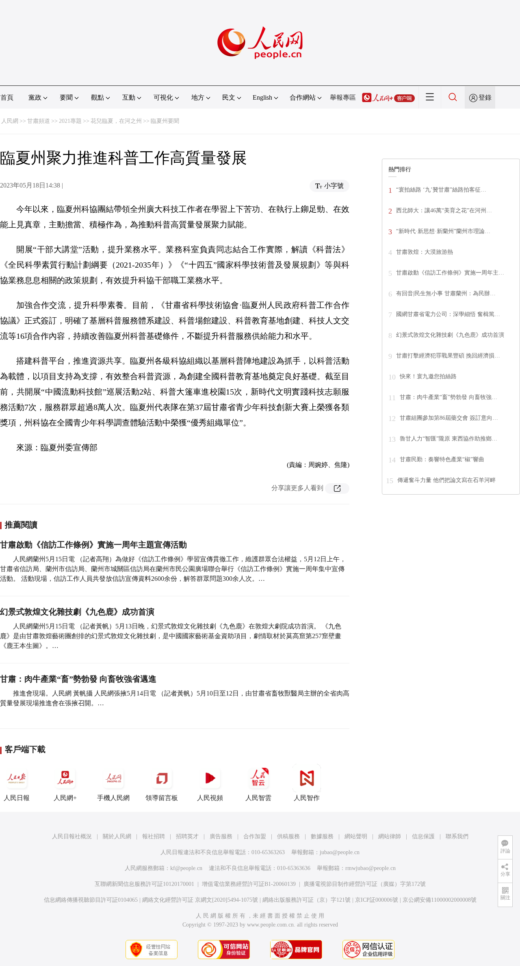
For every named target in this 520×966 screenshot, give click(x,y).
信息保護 (423, 836)
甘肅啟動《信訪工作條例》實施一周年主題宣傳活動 (93, 544)
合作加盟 (254, 836)
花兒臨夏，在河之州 (116, 121)
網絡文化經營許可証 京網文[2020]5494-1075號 (200, 900)
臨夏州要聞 (165, 121)
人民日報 (17, 797)
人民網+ (65, 797)
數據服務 (322, 836)
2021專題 (70, 121)
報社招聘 (153, 836)
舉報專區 (343, 97)
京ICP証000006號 (376, 900)
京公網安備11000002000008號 (440, 900)
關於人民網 (117, 836)
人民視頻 (210, 797)
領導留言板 (161, 797)
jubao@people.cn (340, 852)
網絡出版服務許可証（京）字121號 (306, 900)
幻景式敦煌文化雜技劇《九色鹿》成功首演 (77, 611)
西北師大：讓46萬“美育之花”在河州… (444, 210)
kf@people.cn (186, 868)
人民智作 (307, 797)
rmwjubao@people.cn (370, 868)
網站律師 (389, 836)
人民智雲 (258, 797)
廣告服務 (221, 836)
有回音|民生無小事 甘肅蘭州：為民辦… (446, 293)
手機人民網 (113, 797)
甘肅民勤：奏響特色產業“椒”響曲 (442, 459)
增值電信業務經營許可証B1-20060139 (249, 884)
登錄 (485, 97)
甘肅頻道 (38, 121)
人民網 (9, 121)
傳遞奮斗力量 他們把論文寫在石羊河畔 (446, 480)
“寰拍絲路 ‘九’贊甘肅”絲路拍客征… (441, 190)
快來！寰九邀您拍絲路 (428, 376)
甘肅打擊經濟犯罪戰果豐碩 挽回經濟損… (448, 356)
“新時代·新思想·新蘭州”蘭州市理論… (443, 231)
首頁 (6, 97)
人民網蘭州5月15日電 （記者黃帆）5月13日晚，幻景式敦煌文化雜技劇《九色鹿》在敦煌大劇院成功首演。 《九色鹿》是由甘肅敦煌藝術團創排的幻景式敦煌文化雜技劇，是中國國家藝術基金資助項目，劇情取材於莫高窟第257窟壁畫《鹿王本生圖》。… (170, 636)
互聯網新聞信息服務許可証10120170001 (144, 884)
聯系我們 (457, 836)
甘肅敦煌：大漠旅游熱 (424, 252)
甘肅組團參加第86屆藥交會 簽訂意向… (449, 418)
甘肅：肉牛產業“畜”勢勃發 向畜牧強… (448, 397)
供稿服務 (288, 836)
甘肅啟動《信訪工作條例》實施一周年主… (450, 273)
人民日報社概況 (72, 836)
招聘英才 (187, 836)
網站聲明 (355, 836)
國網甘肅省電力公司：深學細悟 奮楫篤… (448, 314)
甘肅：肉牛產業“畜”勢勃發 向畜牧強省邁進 (78, 678)
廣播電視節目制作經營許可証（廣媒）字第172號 (364, 884)
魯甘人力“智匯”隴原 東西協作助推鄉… (448, 439)
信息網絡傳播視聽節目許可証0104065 (91, 900)
